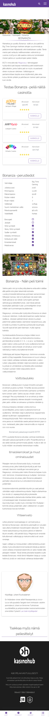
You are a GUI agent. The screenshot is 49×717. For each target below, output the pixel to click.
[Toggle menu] (45, 3)
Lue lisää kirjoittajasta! (28, 611)
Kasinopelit (16, 35)
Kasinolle (34, 116)
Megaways (22, 63)
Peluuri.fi (17, 692)
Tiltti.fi (23, 692)
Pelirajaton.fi (30, 692)
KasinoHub (6, 35)
